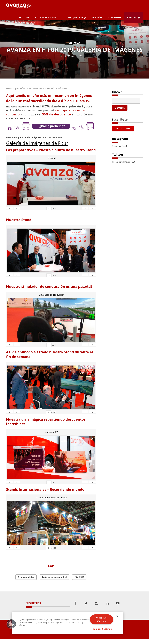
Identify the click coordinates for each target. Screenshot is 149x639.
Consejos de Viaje (76, 17)
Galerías (97, 17)
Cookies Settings (102, 629)
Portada (10, 88)
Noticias (24, 17)
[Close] (117, 616)
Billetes (132, 17)
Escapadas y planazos (48, 17)
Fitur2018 (79, 577)
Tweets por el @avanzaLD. (123, 162)
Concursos (114, 17)
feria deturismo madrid (54, 577)
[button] (11, 624)
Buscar (121, 108)
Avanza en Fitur (26, 577)
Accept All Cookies (101, 619)
